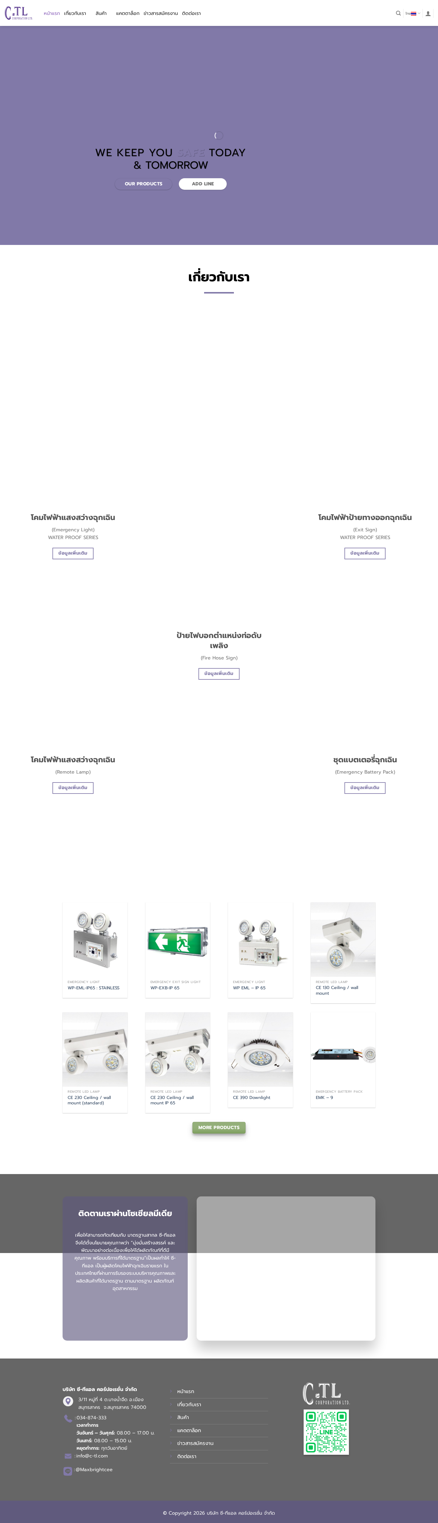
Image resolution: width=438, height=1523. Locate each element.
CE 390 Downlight (251, 1097)
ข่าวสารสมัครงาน (161, 13)
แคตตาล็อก (127, 13)
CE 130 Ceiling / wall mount (337, 990)
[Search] (398, 13)
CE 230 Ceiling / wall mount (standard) (89, 1100)
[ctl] (18, 13)
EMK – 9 (324, 1097)
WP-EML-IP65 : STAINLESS (93, 988)
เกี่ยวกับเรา (75, 13)
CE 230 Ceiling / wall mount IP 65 (172, 1100)
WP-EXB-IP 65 (164, 988)
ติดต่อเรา (191, 13)
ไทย (408, 13)
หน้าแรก (52, 13)
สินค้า (101, 13)
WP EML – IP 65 (249, 988)
